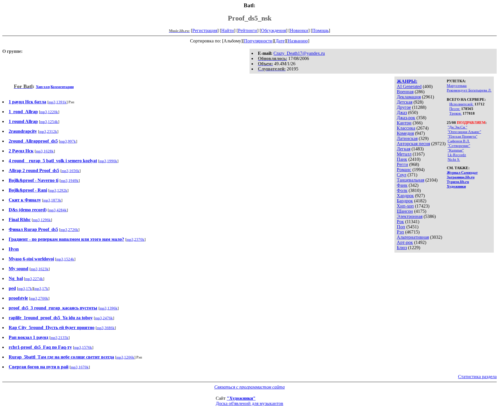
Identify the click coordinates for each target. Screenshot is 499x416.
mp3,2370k (135, 239)
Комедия (405, 133)
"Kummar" (456, 150)
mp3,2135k (59, 337)
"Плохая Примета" (462, 136)
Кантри (404, 122)
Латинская (407, 138)
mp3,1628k (45, 151)
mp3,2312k (48, 131)
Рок (400, 221)
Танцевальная (410, 180)
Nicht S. (454, 159)
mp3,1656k (70, 171)
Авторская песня (413, 143)
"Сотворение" (459, 145)
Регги (402, 164)
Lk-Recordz (457, 155)
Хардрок (405, 195)
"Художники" (241, 398)
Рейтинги (247, 30)
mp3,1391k (57, 102)
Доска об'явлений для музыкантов (249, 403)
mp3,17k (25, 288)
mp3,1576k (83, 347)
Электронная (409, 216)
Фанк (402, 185)
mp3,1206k (125, 357)
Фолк (402, 190)
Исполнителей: (461, 104)
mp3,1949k (70, 180)
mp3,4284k (58, 210)
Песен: (454, 109)
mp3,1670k (80, 367)
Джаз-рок (406, 117)
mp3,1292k (58, 190)
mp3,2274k (34, 279)
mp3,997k (68, 141)
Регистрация (204, 30)
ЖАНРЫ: (407, 81)
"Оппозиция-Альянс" (464, 132)
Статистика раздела (477, 376)
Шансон (405, 211)
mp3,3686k (106, 328)
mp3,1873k (52, 200)
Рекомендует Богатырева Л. (469, 90)
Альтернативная (413, 237)
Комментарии (62, 87)
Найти (227, 30)
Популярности (258, 40)
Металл (404, 154)
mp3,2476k (104, 318)
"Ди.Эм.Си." (457, 127)
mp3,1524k (65, 259)
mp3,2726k (69, 229)
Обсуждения (273, 30)
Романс (404, 169)
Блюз (402, 247)
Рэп (400, 232)
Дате (280, 40)
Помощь (320, 30)
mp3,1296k (42, 220)
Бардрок (405, 200)
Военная (405, 91)
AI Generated (409, 86)
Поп (401, 226)
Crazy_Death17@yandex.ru (299, 53)
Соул (401, 174)
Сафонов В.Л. (459, 141)
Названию (298, 40)
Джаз (402, 112)
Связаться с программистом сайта (249, 387)
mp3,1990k (108, 161)
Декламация (409, 96)
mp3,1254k (49, 122)
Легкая (403, 148)
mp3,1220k (49, 112)
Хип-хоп (405, 206)
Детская (404, 102)
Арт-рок (405, 242)
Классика (406, 128)
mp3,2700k (39, 298)
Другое (404, 107)
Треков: (455, 113)
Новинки (299, 30)
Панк (402, 159)
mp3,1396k (109, 308)
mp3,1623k (40, 269)
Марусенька (457, 85)
